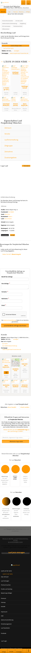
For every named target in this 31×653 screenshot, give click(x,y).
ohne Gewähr (12, 407)
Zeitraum (7, 128)
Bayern (10, 216)
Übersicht (3, 11)
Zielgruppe (8, 146)
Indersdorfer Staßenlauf (24, 365)
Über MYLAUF (5, 577)
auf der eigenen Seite (16, 512)
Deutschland (7, 218)
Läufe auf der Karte (6, 571)
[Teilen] (25, 651)
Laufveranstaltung (11, 140)
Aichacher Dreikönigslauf (24, 386)
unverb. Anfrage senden (16, 45)
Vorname (4, 292)
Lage (9, 11)
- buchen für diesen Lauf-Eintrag (26, 511)
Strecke (7, 134)
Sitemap (3, 602)
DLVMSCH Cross (15, 369)
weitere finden (15, 477)
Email (3, 305)
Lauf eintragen (5, 581)
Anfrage (28, 11)
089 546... (9, 51)
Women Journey (15, 104)
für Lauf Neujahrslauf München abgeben (4, 480)
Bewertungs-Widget (6, 593)
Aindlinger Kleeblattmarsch (15, 73)
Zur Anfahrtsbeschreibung (9, 346)
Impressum (4, 612)
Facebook (3, 633)
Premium (27, 65)
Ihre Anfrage (5, 283)
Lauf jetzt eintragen (16, 552)
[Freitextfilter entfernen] (23, 2)
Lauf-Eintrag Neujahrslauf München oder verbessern (6, 513)
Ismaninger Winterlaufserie (6, 105)
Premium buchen (6, 585)
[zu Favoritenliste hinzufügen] (2, 15)
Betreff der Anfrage (6, 277)
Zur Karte (5, 343)
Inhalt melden (24, 407)
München (7, 214)
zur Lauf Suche (1, 7)
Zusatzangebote (10, 157)
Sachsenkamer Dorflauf (6, 386)
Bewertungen (22, 12)
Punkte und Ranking (6, 589)
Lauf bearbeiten (5, 628)
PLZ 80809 (11, 212)
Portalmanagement (6, 624)
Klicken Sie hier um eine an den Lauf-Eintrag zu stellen (16, 430)
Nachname (4, 298)
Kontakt (12, 235)
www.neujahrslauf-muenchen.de (19, 53)
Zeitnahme (8, 152)
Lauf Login (4, 641)
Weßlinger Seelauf (25, 87)
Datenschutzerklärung (10, 320)
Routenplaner (26, 166)
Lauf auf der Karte (8, 48)
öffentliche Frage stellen (16, 441)
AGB (2, 616)
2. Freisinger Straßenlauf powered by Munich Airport (6, 89)
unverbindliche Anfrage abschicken (15, 326)
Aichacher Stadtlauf (15, 385)
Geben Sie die (11, 254)
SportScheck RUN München (24, 105)
